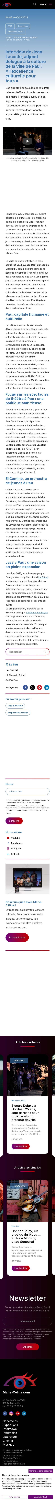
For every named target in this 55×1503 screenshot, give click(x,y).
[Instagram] (11, 1413)
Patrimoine (10, 1433)
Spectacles (10, 1421)
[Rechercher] (35, 5)
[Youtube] (18, 1413)
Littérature (10, 1436)
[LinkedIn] (24, 1413)
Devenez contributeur (13, 1455)
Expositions (10, 1425)
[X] (32, 687)
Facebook (16, 843)
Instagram (16, 848)
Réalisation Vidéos (11, 1458)
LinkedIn (15, 854)
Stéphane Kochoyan (37, 612)
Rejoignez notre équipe (14, 1464)
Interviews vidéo (15, 31)
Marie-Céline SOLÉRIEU (25, 37)
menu (43, 4)
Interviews (23, 26)
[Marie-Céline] (7, 4)
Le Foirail (43, 577)
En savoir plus (17, 937)
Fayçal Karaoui (15, 705)
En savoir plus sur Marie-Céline (17, 1450)
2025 (10, 26)
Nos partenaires (10, 1461)
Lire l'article (20, 1146)
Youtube (15, 838)
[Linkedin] (46, 687)
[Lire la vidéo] (27, 141)
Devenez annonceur (12, 1452)
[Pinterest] (39, 687)
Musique (8, 1444)
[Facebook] (25, 687)
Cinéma (8, 1440)
